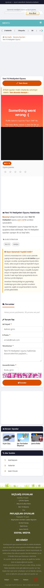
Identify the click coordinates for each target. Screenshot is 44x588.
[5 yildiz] (25, 171)
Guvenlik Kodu (9, 365)
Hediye (15, 244)
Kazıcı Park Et (23, 529)
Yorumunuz (7, 346)
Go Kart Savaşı (24, 523)
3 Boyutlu (21, 31)
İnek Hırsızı (24, 526)
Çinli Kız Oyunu (24, 500)
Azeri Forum (13, 471)
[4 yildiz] (20, 171)
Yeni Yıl (7, 244)
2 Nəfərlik (7, 31)
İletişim (6, 580)
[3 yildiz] (15, 171)
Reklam (25, 580)
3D (32, 31)
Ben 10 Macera (23, 507)
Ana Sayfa (7, 37)
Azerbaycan (12, 460)
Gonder (22, 383)
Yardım (16, 580)
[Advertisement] (22, 59)
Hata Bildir (35, 579)
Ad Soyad (7, 324)
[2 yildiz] (10, 171)
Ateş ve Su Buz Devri (24, 504)
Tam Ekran (23, 83)
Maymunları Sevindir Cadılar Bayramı (23, 520)
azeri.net (20, 220)
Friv (23, 510)
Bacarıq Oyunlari (19, 37)
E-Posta (6, 335)
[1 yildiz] (5, 171)
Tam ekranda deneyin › (19, 92)
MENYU (6, 23)
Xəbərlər (11, 465)
